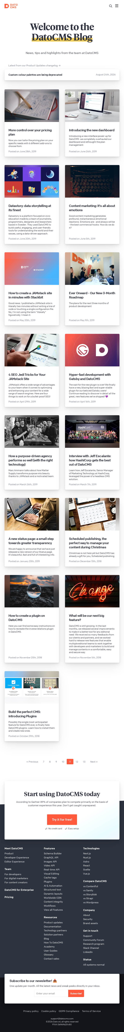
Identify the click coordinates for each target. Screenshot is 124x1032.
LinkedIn (88, 951)
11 (70, 761)
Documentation (52, 926)
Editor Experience (14, 861)
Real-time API (51, 869)
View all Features (53, 909)
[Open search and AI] (110, 6)
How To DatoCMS (53, 942)
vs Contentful (90, 886)
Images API (50, 861)
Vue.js (86, 873)
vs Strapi (88, 898)
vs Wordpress (90, 902)
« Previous (32, 761)
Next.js (87, 853)
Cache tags (50, 877)
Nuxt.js (87, 857)
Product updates (53, 922)
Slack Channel (91, 947)
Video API (49, 865)
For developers (13, 874)
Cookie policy (48, 1011)
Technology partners (55, 930)
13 (84, 761)
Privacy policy (31, 1011)
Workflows (49, 905)
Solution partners (53, 934)
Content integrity (53, 901)
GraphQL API (51, 857)
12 (77, 761)
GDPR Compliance (69, 1011)
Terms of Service (91, 1011)
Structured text (52, 889)
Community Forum (93, 939)
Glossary (48, 954)
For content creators (16, 882)
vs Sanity (88, 890)
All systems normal (93, 964)
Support (87, 935)
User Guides (50, 950)
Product (9, 853)
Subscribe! (76, 993)
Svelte (86, 869)
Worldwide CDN (52, 897)
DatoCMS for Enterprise (19, 889)
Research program (93, 943)
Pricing (9, 897)
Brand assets (90, 923)
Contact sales (51, 958)
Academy (49, 946)
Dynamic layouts (53, 893)
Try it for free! (62, 820)
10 (63, 761)
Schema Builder (53, 853)
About (86, 915)
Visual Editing (51, 873)
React (86, 865)
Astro (86, 861)
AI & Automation (53, 885)
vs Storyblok (90, 894)
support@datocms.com (62, 1018)
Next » (94, 761)
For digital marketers (16, 878)
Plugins (48, 881)
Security (87, 919)
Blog (46, 938)
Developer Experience (17, 857)
